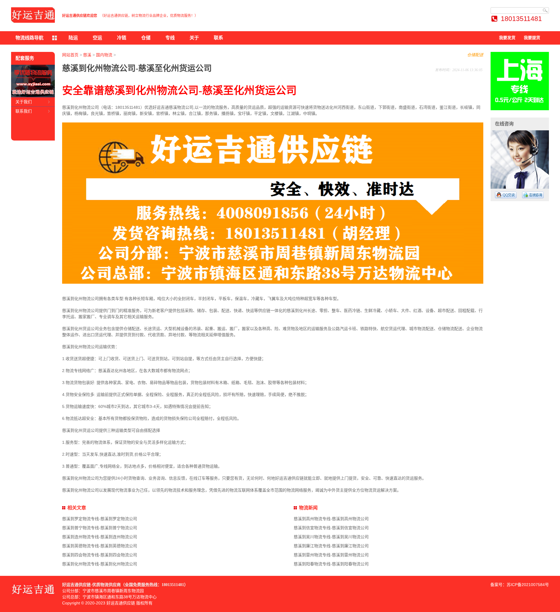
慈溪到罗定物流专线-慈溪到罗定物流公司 (99, 518)
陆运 (73, 37)
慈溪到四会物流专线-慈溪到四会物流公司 (99, 555)
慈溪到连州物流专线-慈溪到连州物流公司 (99, 536)
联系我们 (23, 111)
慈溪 (87, 54)
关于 (194, 37)
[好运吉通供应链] (33, 15)
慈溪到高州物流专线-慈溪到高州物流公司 (331, 518)
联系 (218, 37)
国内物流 (104, 54)
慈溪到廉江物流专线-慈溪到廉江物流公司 (331, 545)
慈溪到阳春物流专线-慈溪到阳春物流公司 (331, 564)
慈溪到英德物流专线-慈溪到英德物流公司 (99, 545)
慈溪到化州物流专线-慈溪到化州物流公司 (99, 564)
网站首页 (70, 54)
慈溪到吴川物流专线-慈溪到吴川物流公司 (331, 536)
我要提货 (532, 38)
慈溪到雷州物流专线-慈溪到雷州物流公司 (331, 555)
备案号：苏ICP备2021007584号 (519, 584)
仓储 (145, 37)
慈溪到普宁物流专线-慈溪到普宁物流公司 (99, 527)
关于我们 (23, 101)
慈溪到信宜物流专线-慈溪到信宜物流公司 (331, 527)
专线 (170, 37)
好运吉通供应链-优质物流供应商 (91, 585)
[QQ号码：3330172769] (506, 195)
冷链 (121, 37)
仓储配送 (475, 54)
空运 (97, 37)
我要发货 (507, 38)
